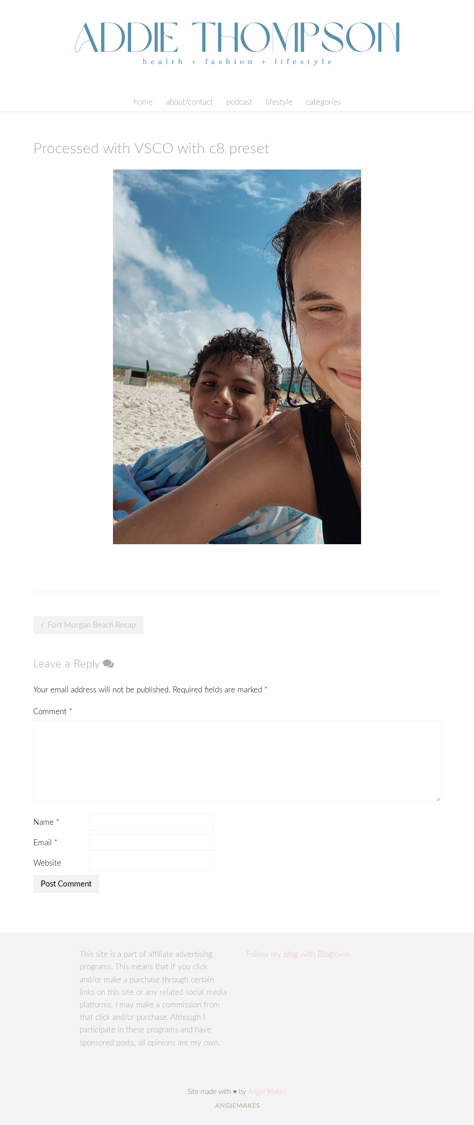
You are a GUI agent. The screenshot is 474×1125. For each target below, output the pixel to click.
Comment (52, 712)
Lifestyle (279, 102)
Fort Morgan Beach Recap (92, 625)
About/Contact (189, 102)
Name (46, 822)
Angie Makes (267, 1091)
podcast (239, 102)
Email (45, 843)
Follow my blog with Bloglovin (297, 954)
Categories (323, 102)
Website (47, 863)
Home (143, 102)
